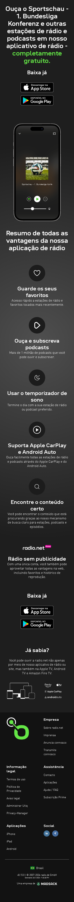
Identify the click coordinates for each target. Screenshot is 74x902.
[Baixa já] (37, 87)
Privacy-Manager (17, 813)
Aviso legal (13, 798)
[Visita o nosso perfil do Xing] (55, 833)
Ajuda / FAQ (51, 790)
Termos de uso (16, 779)
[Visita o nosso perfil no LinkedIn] (46, 833)
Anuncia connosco (55, 742)
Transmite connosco (50, 752)
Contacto (49, 775)
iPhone (11, 834)
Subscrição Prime (55, 797)
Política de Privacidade (14, 788)
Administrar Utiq (17, 805)
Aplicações (50, 782)
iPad (9, 841)
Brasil (39, 868)
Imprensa (50, 735)
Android (11, 849)
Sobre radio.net (53, 727)
